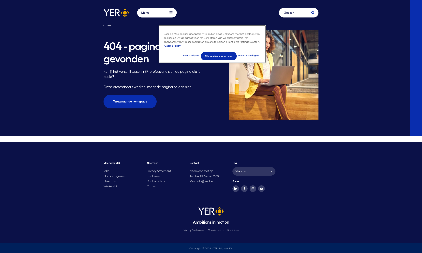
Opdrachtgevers (114, 176)
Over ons (110, 181)
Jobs (106, 171)
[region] (212, 44)
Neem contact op (201, 171)
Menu (145, 12)
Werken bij (111, 186)
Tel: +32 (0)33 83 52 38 (204, 176)
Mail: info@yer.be (201, 181)
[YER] (211, 211)
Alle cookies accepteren (219, 56)
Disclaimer (154, 176)
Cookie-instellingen (248, 55)
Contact (152, 186)
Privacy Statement (159, 171)
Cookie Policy (172, 45)
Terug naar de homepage (130, 101)
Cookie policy (156, 181)
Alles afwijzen (191, 55)
